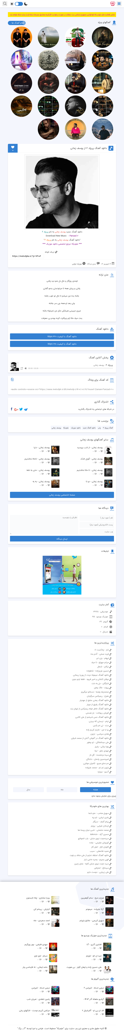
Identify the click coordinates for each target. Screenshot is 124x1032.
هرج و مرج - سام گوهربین (92, 899)
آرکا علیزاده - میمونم (95, 911)
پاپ (99, 427)
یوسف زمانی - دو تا (94, 483)
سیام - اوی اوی (40, 957)
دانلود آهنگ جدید (89, 427)
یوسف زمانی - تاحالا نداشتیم (37, 460)
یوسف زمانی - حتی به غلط (38, 472)
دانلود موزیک (76, 427)
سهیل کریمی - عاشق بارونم (92, 922)
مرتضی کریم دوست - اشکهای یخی (34, 1012)
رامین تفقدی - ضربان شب (38, 1001)
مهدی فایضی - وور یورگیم (36, 946)
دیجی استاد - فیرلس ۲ (94, 989)
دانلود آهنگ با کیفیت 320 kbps (62, 336)
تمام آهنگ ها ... (17, 23)
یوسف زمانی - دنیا (42, 449)
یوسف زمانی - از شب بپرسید (90, 449)
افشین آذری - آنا (94, 946)
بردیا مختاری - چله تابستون (38, 899)
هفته (95, 789)
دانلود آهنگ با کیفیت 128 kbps (62, 344)
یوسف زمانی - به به (41, 483)
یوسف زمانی (60, 232)
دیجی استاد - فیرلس (40, 989)
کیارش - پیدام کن (42, 911)
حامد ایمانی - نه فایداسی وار (35, 969)
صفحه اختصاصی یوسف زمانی (62, 495)
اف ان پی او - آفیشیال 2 (93, 1012)
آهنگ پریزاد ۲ (108, 427)
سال (28, 789)
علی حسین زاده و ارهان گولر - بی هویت (84, 969)
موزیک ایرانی (77, 263)
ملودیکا (66, 427)
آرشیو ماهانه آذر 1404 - (93, 1001)
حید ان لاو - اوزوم (94, 957)
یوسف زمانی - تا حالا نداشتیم (90, 472)
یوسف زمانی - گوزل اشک (91, 460)
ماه (62, 789)
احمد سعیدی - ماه (42, 922)
